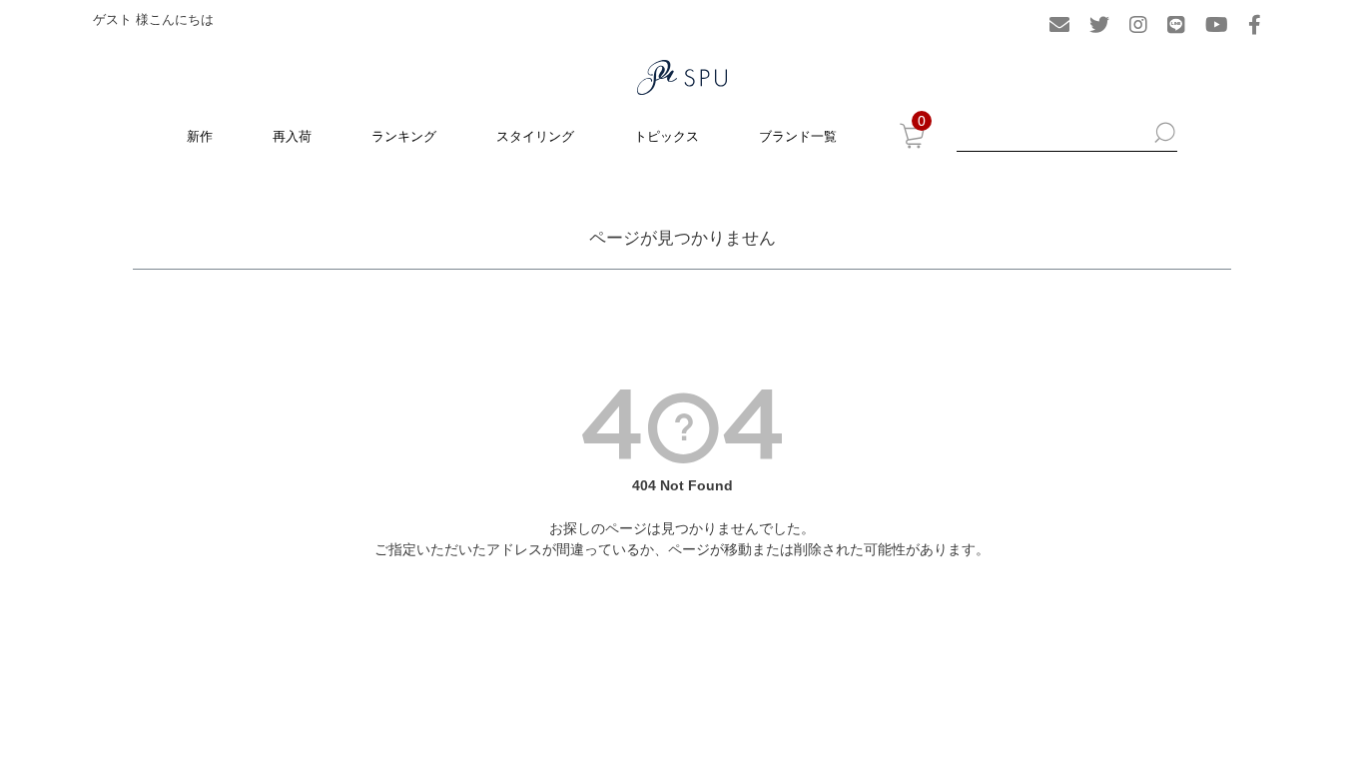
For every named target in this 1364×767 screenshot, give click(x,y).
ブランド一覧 (798, 136)
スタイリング (535, 136)
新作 (200, 136)
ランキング (403, 136)
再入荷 (292, 136)
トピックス (666, 136)
